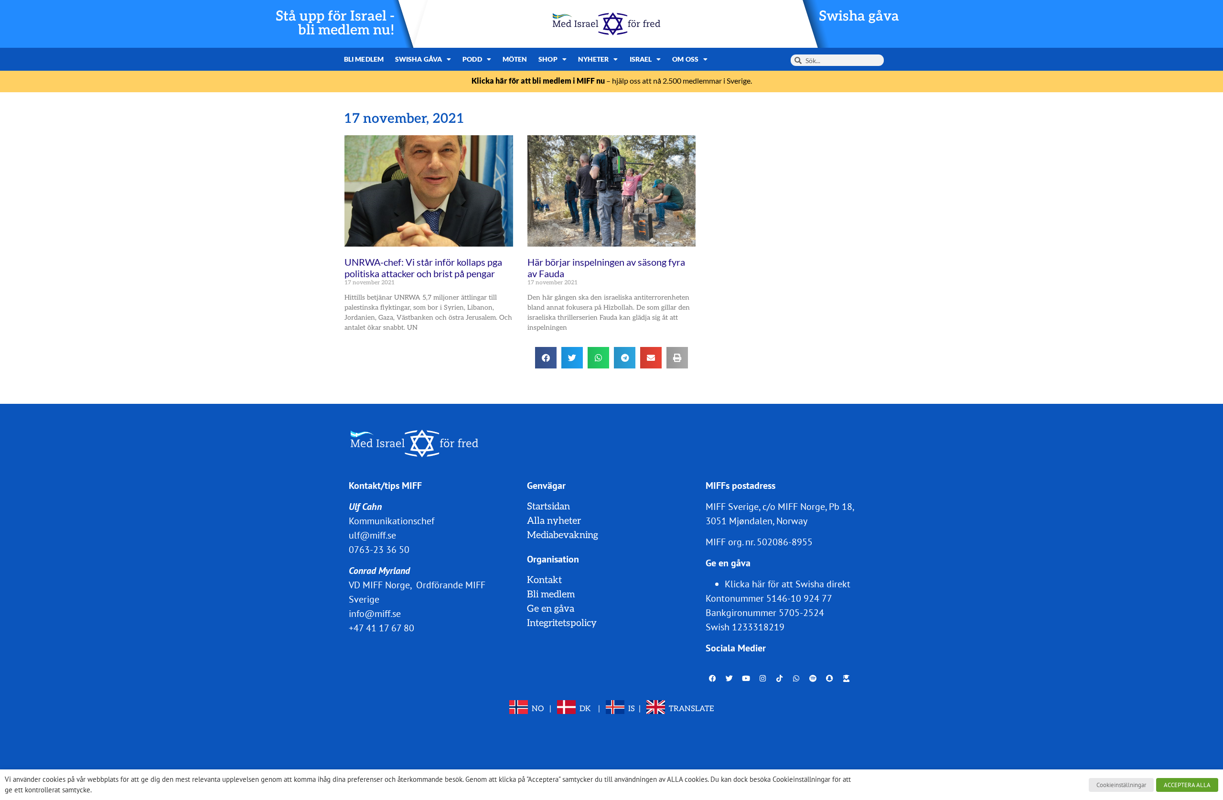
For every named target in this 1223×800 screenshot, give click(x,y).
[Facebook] (713, 678)
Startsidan (548, 506)
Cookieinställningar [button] (1121, 785)
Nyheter (593, 59)
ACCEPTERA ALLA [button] (1187, 785)
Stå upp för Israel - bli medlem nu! (335, 23)
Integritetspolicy (562, 623)
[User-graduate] (846, 678)
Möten (515, 59)
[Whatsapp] (796, 678)
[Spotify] (813, 678)
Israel (641, 59)
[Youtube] (746, 678)
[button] (546, 357)
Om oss (685, 59)
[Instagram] (763, 678)
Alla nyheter (554, 521)
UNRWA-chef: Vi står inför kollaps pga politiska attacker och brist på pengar (423, 267)
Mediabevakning (562, 535)
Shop (547, 59)
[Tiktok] (779, 678)
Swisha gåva (859, 16)
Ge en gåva (550, 609)
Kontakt (544, 580)
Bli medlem (364, 59)
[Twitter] (729, 678)
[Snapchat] (830, 678)
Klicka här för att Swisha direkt (787, 584)
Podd (472, 59)
